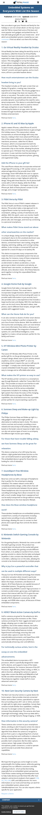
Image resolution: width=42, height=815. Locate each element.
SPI (5, 780)
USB (37, 778)
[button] (21, 800)
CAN (9, 780)
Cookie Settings (6, 812)
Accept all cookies (19, 812)
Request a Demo (7, 794)
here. (14, 465)
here (14, 118)
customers (5, 39)
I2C (2, 780)
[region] (21, 808)
